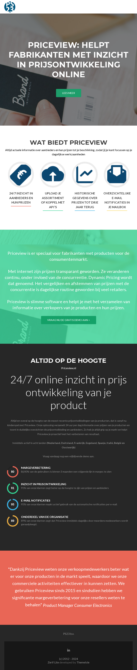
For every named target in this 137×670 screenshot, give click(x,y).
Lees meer (68, 92)
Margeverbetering (35, 467)
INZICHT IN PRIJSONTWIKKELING (43, 484)
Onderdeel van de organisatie (44, 516)
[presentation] (12, 472)
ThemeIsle (83, 662)
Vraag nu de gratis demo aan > (68, 319)
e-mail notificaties (35, 500)
